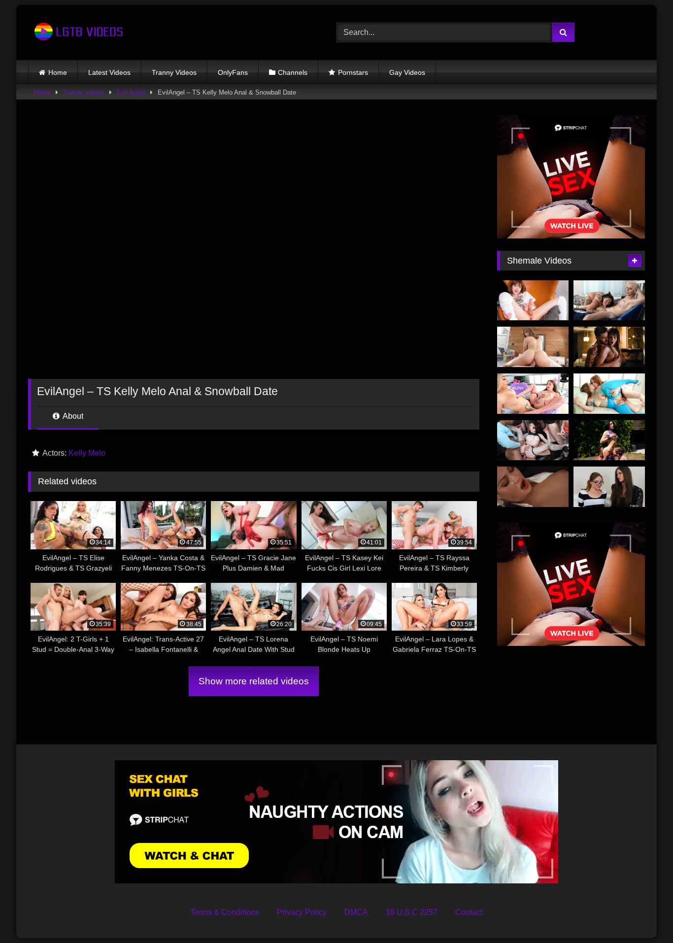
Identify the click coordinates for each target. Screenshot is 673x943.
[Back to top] (642, 913)
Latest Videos (109, 72)
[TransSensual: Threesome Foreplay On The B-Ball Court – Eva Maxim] (609, 440)
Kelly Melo (86, 453)
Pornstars (353, 72)
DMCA (356, 912)
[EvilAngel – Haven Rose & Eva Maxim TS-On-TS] (533, 393)
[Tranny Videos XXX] (77, 32)
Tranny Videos (174, 72)
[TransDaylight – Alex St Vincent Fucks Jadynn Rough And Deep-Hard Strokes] (609, 300)
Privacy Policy (302, 912)
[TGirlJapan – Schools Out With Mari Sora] (533, 300)
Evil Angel (131, 92)
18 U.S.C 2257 (411, 912)
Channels (292, 72)
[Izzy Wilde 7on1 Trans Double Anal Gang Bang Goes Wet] (533, 440)
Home (57, 72)
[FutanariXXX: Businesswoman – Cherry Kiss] (533, 487)
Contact (468, 912)
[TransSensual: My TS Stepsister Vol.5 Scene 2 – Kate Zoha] (609, 347)
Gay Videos (407, 72)
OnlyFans (233, 72)
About (72, 416)
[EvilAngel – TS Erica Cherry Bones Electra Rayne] (609, 393)
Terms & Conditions (225, 912)
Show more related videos (254, 681)
